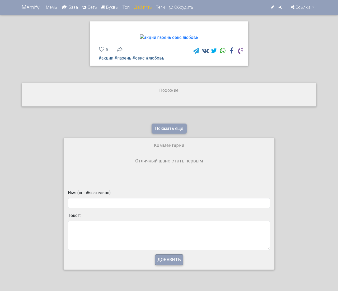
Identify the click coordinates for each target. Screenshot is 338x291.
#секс (138, 58)
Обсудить (183, 7)
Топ (126, 7)
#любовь (155, 58)
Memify (31, 7)
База (72, 7)
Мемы (52, 7)
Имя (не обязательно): (89, 192)
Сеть (92, 7)
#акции (105, 58)
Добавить (169, 259)
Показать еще (169, 128)
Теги (160, 7)
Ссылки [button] (302, 7)
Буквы (111, 7)
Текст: (74, 215)
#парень (122, 58)
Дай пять (143, 7)
